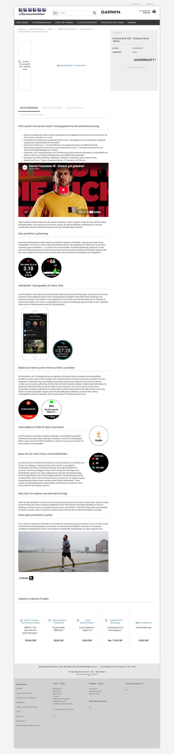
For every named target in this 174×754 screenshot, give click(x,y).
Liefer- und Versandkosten (26, 707)
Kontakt (19, 688)
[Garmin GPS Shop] (32, 11)
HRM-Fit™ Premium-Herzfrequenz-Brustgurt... (30, 630)
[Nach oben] (166, 750)
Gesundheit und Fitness (112, 22)
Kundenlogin (135, 4)
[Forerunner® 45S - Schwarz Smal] (71, 65)
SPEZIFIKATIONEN (52, 107)
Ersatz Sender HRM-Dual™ (58, 628)
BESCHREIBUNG (29, 107)
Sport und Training (64, 22)
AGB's (18, 712)
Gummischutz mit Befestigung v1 (115, 628)
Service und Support (24, 693)
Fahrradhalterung (143, 627)
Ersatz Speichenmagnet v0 (86, 628)
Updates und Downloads (26, 698)
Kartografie (22, 22)
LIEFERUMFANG (74, 107)
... (144, 684)
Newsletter (20, 702)
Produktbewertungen (32, 114)
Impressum (20, 721)
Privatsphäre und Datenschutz (28, 725)
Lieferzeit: (117, 52)
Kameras (132, 22)
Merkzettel (149, 4)
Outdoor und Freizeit (87, 22)
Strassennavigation (41, 22)
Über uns (19, 716)
